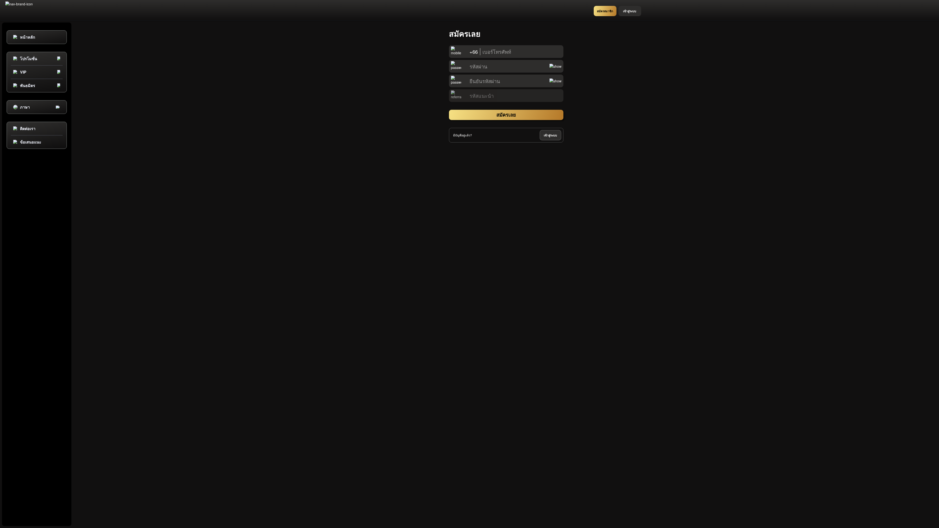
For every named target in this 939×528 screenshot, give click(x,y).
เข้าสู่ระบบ (550, 135)
